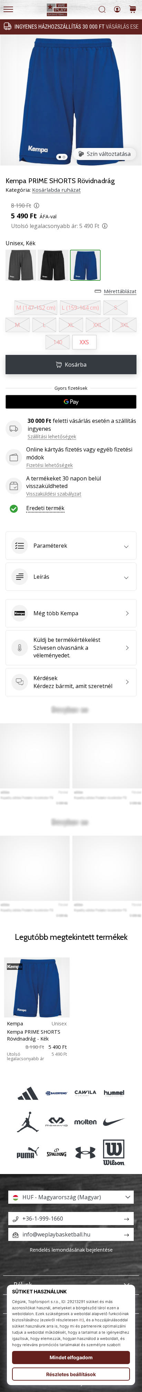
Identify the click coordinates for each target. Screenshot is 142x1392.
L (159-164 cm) (80, 307)
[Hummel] (114, 1093)
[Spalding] (56, 1152)
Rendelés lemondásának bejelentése (71, 1249)
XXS (84, 342)
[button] (71, 545)
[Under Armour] (85, 1152)
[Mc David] (56, 1122)
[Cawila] (85, 1093)
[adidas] (28, 1093)
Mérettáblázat (120, 291)
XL (71, 325)
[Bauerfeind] (56, 1093)
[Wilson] (114, 1152)
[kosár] (133, 9)
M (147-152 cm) (35, 307)
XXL (97, 325)
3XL (124, 325)
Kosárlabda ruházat (56, 189)
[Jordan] (28, 1122)
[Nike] (114, 1122)
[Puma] (28, 1152)
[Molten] (85, 1122)
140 (57, 342)
